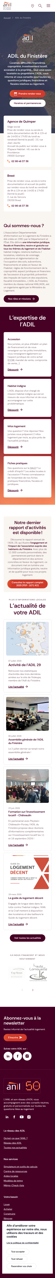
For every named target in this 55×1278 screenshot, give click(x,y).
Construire (9, 1213)
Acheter (8, 1209)
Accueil (7, 17)
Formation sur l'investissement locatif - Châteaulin (26, 813)
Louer (7, 1204)
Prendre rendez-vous (29, 93)
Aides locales (11, 1176)
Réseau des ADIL (13, 1142)
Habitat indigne (17, 386)
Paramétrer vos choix (21, 1266)
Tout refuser (17, 1259)
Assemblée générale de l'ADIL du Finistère (26, 741)
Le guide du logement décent (25, 898)
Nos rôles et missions (19, 298)
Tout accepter (18, 1251)
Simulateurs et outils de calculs (20, 1166)
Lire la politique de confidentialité (23, 1242)
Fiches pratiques (17, 463)
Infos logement (17, 426)
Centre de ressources (15, 1171)
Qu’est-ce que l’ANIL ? (16, 1138)
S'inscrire (13, 1037)
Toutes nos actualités (15, 1147)
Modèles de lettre (13, 1180)
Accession (14, 339)
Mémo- (14, 1185)
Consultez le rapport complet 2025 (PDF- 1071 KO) (27, 584)
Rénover (8, 1218)
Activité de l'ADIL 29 (24, 665)
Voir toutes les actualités (27, 937)
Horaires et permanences (27, 103)
